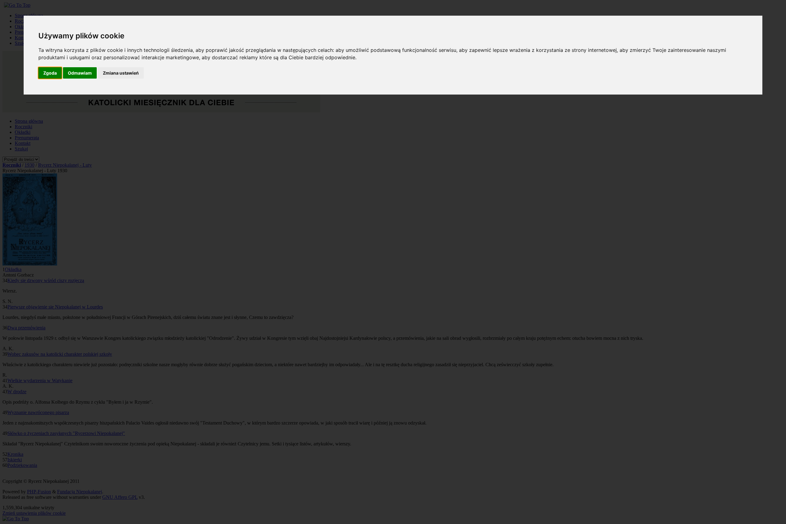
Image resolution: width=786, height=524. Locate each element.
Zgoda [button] (50, 73)
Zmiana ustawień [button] (121, 73)
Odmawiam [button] (80, 73)
